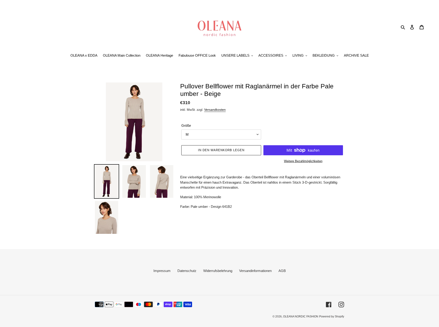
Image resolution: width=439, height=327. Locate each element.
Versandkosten (215, 109)
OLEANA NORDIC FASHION (300, 316)
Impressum (162, 271)
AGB (282, 271)
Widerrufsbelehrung (217, 271)
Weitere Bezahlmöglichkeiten (303, 161)
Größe (186, 125)
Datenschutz (186, 271)
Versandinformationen (255, 271)
